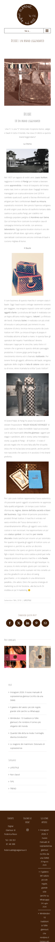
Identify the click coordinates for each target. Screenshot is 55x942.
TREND (13, 788)
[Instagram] (27, 830)
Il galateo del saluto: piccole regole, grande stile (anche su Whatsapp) (44, 885)
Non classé (15, 774)
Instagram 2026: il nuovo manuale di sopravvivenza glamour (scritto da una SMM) (26, 696)
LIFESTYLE (27, 600)
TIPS (12, 781)
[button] (7, 657)
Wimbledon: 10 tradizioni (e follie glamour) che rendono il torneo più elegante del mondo (25, 722)
